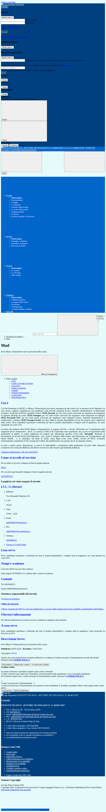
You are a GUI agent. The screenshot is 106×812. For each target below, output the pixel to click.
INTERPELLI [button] (7, 476)
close (4, 173)
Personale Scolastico (14, 336)
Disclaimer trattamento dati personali (16, 790)
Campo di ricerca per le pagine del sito (16, 334)
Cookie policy (12, 752)
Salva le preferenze (21, 690)
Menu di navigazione (49, 374)
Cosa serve (15, 386)
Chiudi (4, 80)
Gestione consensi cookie (16, 768)
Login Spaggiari (67, 65)
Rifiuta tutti (22, 665)
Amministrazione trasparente (17, 771)
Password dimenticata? (10, 27)
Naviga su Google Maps (16, 544)
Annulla (5, 145)
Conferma (13, 145)
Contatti (14, 390)
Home (100, 316)
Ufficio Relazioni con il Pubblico (19, 759)
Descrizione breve (18, 397)
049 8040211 (11, 540)
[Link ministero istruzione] (12, 4)
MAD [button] (3, 467)
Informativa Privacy (14, 757)
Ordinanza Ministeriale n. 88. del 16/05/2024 (19, 452)
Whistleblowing (12, 766)
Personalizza (7, 665)
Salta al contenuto (8, 2)
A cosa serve (16, 395)
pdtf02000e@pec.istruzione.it (18, 531)
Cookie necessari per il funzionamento (17, 683)
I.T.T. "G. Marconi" (12, 486)
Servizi (101, 318)
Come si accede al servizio (22, 383)
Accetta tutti (40, 665)
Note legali (10, 754)
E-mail (28, 60)
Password (29, 23)
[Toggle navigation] (21, 161)
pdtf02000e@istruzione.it (16, 522)
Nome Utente (30, 20)
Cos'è (13, 381)
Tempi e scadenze (18, 388)
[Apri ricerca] (84, 161)
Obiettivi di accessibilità (16, 764)
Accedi (4, 7)
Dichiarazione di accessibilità (18, 761)
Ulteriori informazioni (20, 393)
